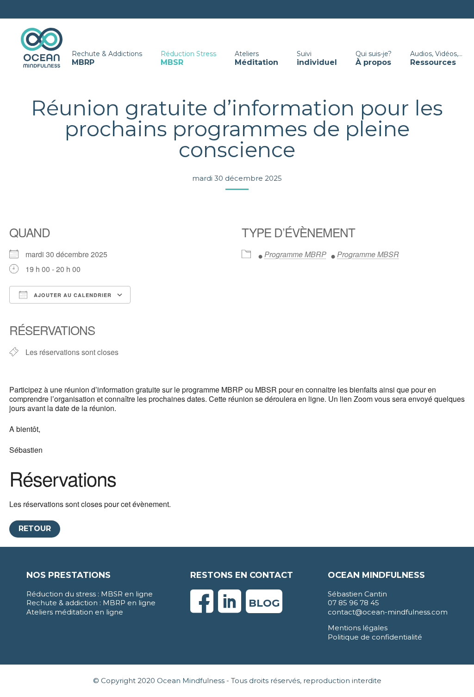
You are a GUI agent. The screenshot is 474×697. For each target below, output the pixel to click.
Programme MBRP (295, 254)
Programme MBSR (368, 254)
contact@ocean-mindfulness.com (388, 612)
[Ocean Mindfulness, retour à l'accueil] (41, 47)
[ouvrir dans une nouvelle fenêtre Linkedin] (229, 608)
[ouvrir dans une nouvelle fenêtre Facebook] (201, 608)
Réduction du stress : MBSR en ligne (89, 593)
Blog (264, 603)
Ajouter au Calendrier (72, 294)
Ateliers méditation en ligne (74, 612)
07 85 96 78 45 (353, 602)
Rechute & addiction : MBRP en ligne (91, 602)
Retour (35, 528)
